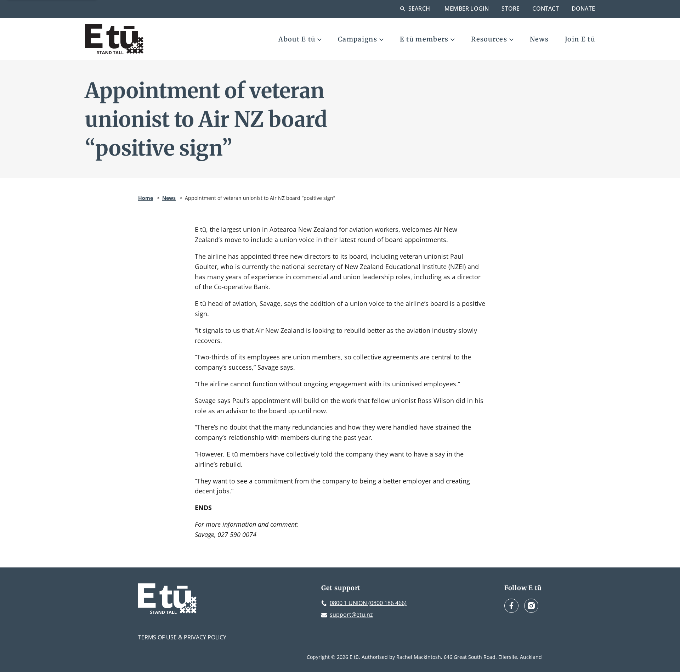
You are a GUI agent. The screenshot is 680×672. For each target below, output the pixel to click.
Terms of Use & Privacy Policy (182, 637)
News (539, 39)
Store (511, 8)
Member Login (466, 8)
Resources (489, 39)
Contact (545, 8)
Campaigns (357, 39)
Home (145, 198)
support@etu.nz (351, 614)
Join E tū (580, 39)
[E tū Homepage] (114, 39)
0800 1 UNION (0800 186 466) (368, 603)
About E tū (296, 39)
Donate (583, 8)
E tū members (424, 39)
